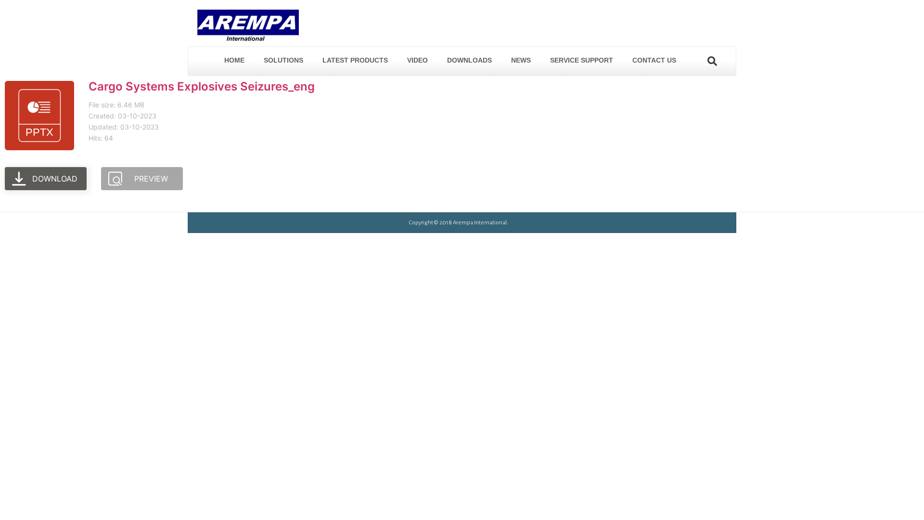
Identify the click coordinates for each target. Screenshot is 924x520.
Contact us (654, 60)
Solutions (283, 60)
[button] (712, 61)
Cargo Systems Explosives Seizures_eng (202, 86)
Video (417, 60)
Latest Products (355, 60)
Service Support (581, 60)
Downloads (469, 60)
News (521, 60)
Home (234, 60)
